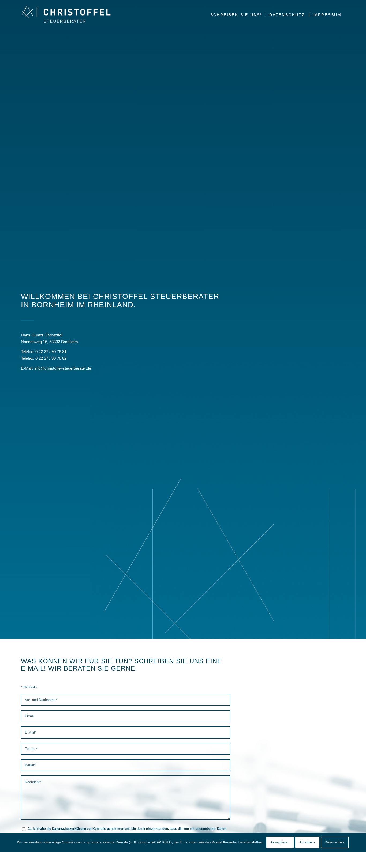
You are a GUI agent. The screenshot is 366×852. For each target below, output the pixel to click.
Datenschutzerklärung (69, 829)
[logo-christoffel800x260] (66, 14)
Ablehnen (307, 843)
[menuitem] (236, 14)
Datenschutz (335, 843)
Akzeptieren (280, 843)
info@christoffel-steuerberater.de (62, 368)
